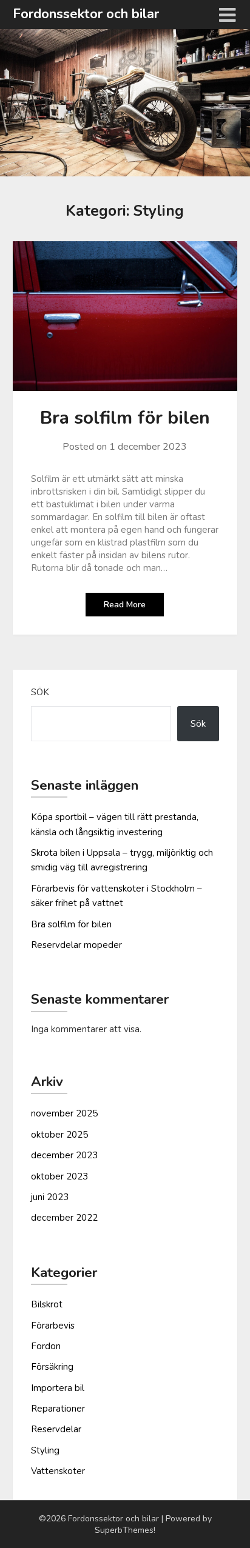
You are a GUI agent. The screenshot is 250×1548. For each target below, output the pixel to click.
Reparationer (58, 1409)
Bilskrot (46, 1304)
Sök (40, 692)
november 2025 (64, 1113)
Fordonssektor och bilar (86, 14)
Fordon (46, 1346)
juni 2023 (50, 1197)
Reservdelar (56, 1429)
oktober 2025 (59, 1135)
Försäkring (52, 1367)
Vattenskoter (58, 1471)
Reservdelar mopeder (76, 945)
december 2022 (64, 1218)
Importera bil (57, 1388)
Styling (45, 1450)
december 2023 (64, 1155)
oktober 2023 (59, 1176)
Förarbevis (53, 1325)
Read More (125, 604)
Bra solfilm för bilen (125, 417)
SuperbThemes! (125, 1530)
